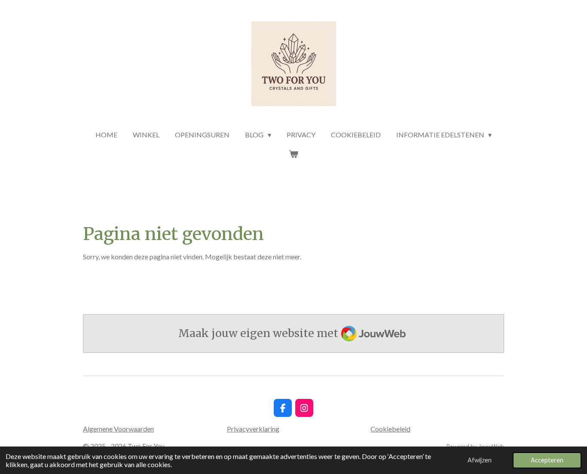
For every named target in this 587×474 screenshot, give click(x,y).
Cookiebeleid (390, 429)
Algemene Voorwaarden (118, 429)
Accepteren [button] (547, 460)
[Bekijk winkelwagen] (293, 153)
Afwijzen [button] (480, 460)
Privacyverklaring (253, 429)
